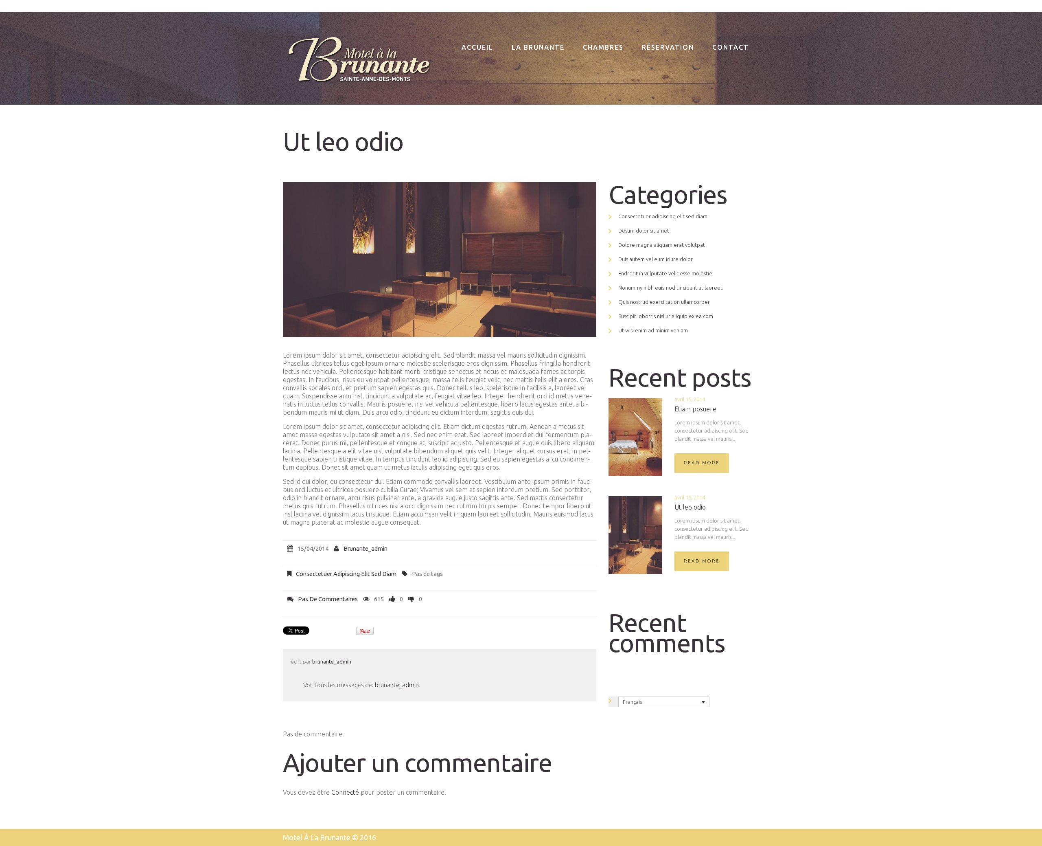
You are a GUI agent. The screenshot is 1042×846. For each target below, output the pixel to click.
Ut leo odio (690, 507)
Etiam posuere (695, 409)
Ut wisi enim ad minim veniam (653, 330)
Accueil (477, 47)
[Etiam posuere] (635, 437)
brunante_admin (365, 548)
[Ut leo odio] (635, 535)
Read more (702, 462)
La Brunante (538, 47)
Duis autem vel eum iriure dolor (655, 259)
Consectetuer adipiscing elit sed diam (346, 573)
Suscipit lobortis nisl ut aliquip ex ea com (665, 316)
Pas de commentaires (328, 598)
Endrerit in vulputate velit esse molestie (665, 273)
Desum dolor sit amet (643, 230)
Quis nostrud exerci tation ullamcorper (664, 302)
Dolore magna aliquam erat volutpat (661, 245)
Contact (730, 47)
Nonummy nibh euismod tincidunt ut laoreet (670, 287)
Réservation (668, 47)
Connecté (345, 792)
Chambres (603, 47)
